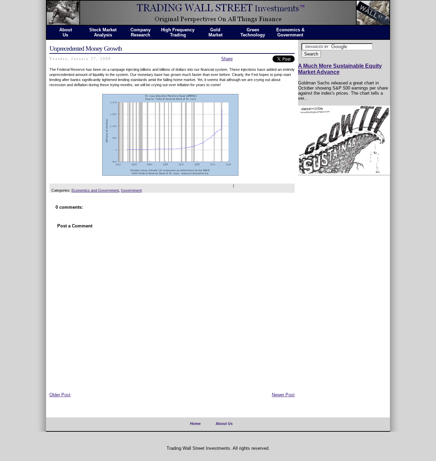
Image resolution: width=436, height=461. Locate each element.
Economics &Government (290, 32)
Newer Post (283, 394)
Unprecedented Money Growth (85, 48)
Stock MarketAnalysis (102, 32)
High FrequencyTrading (177, 32)
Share (227, 58)
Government (131, 190)
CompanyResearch (140, 32)
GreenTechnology (252, 32)
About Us (224, 424)
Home (195, 424)
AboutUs (65, 32)
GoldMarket (215, 32)
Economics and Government (95, 190)
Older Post (60, 394)
